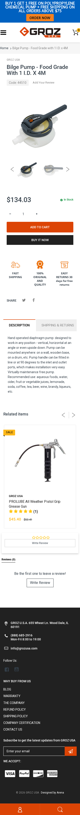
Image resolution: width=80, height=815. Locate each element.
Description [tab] (19, 325)
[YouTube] (16, 669)
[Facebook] (33, 300)
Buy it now (40, 240)
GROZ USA (13, 59)
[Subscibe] (71, 751)
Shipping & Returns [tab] (58, 325)
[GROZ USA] (40, 32)
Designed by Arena (52, 792)
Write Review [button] (40, 543)
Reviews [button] (8, 559)
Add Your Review (43, 82)
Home (4, 48)
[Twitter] (24, 300)
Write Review (40, 583)
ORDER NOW (40, 17)
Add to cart (40, 227)
